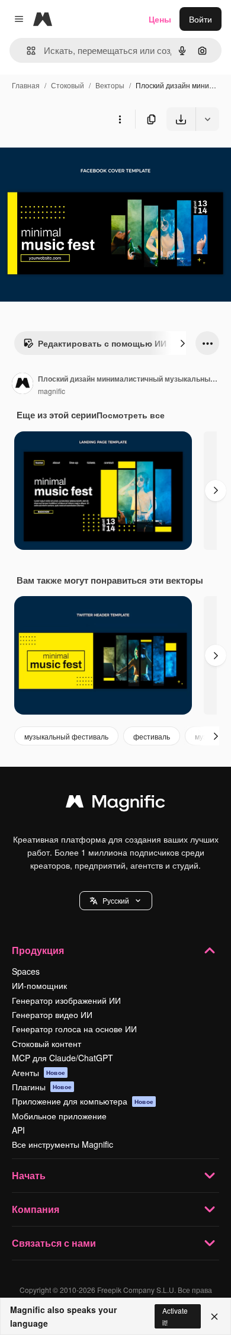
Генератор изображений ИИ (66, 1000)
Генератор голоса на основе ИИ (74, 1029)
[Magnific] (115, 804)
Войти (200, 19)
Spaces (26, 971)
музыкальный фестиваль (66, 736)
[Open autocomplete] (26, 50)
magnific (51, 391)
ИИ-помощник (39, 985)
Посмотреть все (131, 415)
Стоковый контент (46, 1043)
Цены (160, 19)
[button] (115, 900)
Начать (29, 1175)
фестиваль (151, 736)
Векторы (109, 85)
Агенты (38, 1072)
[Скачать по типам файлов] (207, 119)
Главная (26, 85)
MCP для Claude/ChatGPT (62, 1058)
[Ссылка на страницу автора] (22, 384)
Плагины (42, 1087)
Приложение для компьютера (82, 1101)
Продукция (38, 950)
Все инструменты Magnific (62, 1144)
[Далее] (182, 343)
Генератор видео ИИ (52, 1014)
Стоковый (67, 85)
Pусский (115, 900)
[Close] (214, 1317)
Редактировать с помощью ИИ (102, 343)
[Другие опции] (119, 119)
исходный (79, 158)
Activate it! (175, 1316)
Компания (35, 1209)
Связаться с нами (54, 1243)
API (18, 1130)
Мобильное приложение (59, 1116)
